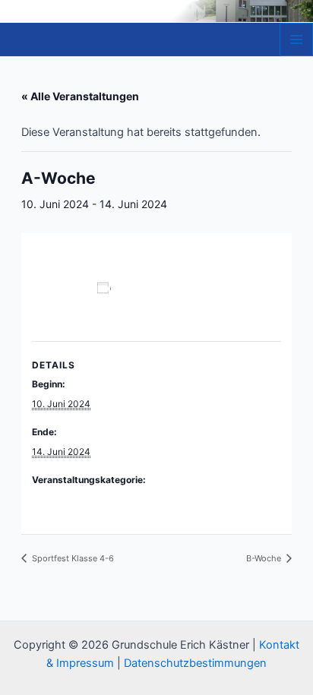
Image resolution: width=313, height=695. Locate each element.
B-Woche (264, 558)
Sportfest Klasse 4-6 (72, 558)
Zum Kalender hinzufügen (98, 302)
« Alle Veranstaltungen (80, 96)
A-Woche (51, 498)
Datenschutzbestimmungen (195, 663)
